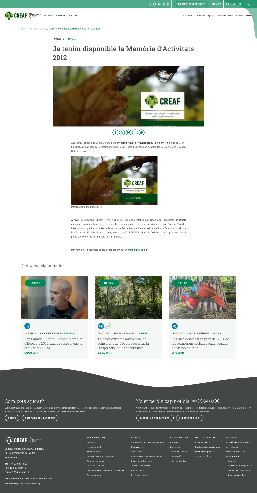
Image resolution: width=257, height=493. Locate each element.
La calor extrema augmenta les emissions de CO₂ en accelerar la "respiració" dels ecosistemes (123, 343)
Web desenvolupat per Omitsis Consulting (22, 484)
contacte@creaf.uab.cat (17, 472)
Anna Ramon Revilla (51, 333)
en (227, 4)
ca (233, 4)
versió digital (133, 249)
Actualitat (36, 29)
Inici (23, 29)
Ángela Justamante (124, 333)
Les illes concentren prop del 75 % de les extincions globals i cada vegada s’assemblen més (200, 343)
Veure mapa (11, 457)
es (240, 4)
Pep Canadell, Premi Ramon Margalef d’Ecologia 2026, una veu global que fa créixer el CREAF (53, 343)
